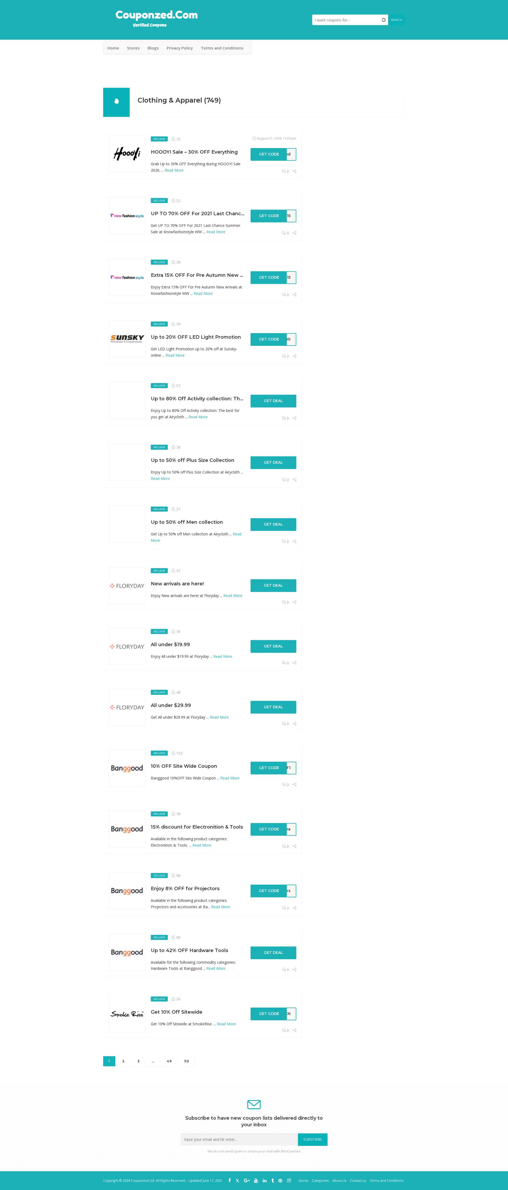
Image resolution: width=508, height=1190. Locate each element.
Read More (174, 170)
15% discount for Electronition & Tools (197, 827)
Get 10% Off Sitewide (176, 1012)
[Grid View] (386, 99)
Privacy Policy (180, 47)
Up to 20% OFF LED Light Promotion (196, 337)
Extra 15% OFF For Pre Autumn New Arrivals (204, 275)
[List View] (394, 99)
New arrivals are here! (177, 583)
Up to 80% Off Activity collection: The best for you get (217, 398)
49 (169, 1061)
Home (113, 47)
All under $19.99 (170, 644)
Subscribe (312, 1139)
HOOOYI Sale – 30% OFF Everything (194, 152)
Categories (320, 1180)
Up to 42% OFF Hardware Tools (189, 950)
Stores (133, 47)
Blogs (153, 47)
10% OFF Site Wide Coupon (184, 766)
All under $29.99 (171, 705)
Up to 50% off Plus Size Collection (192, 460)
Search (396, 20)
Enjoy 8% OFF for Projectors (185, 888)
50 (186, 1061)
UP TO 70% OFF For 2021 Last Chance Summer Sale (214, 213)
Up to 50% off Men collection (187, 522)
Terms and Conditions (222, 47)
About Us (339, 1180)
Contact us (358, 1180)
